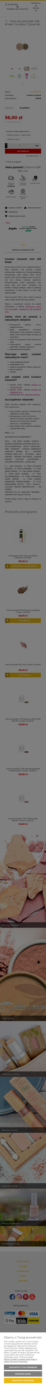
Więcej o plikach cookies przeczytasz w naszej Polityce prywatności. (20, 1360)
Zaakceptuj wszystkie (23, 1380)
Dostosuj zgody (23, 1374)
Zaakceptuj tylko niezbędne (23, 1367)
